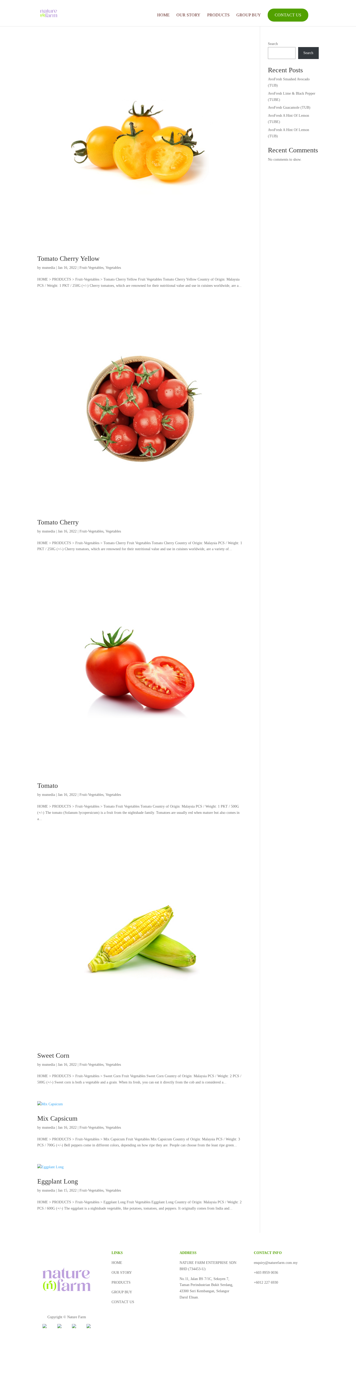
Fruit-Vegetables (91, 268)
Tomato (47, 785)
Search (273, 44)
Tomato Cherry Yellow (68, 258)
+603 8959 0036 (266, 1273)
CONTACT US (288, 15)
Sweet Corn (53, 1055)
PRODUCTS (218, 15)
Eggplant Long (57, 1181)
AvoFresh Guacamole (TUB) (289, 107)
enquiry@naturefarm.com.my (276, 1263)
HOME (163, 15)
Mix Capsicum (57, 1118)
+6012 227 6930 (266, 1282)
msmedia (48, 268)
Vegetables (113, 268)
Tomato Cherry (58, 522)
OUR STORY (188, 15)
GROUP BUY (248, 15)
